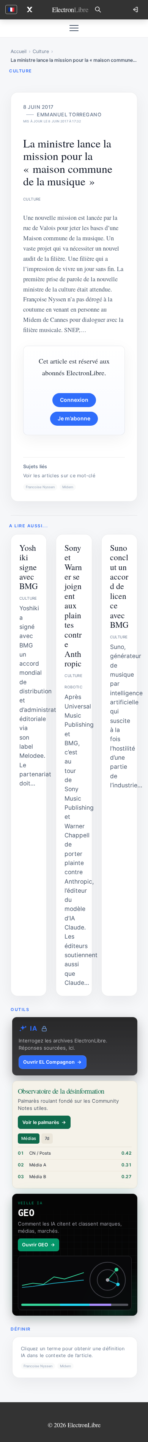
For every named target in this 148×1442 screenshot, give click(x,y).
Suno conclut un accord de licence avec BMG (119, 586)
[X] (29, 9)
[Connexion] (136, 9)
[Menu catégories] (74, 28)
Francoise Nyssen (40, 487)
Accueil (19, 51)
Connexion (74, 400)
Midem (67, 487)
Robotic (73, 687)
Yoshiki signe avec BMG (28, 567)
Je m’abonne (74, 418)
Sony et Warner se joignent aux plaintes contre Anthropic (73, 605)
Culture (41, 51)
